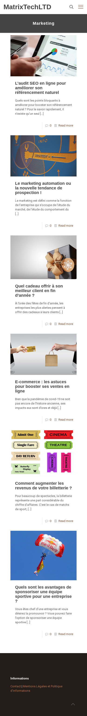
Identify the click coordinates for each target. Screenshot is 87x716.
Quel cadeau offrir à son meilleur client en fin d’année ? (39, 291)
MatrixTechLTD (27, 7)
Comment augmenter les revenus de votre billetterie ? (43, 485)
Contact (15, 686)
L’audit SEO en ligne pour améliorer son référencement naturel (40, 88)
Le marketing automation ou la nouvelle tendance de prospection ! (43, 188)
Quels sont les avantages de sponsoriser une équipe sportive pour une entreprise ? (43, 594)
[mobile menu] (81, 7)
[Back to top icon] (72, 704)
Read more (65, 125)
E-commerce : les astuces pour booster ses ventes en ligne (42, 386)
